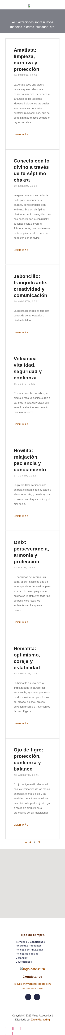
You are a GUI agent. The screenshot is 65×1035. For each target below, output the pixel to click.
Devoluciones (24, 961)
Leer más (21, 134)
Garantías (22, 957)
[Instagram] (37, 997)
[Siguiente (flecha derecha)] (10, 1033)
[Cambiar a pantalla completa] (10, 1028)
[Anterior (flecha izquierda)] (3, 1033)
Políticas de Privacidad (29, 949)
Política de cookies (27, 953)
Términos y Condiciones (30, 941)
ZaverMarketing (40, 1019)
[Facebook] (28, 997)
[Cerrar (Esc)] (23, 1028)
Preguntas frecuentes (29, 945)
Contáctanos (32, 976)
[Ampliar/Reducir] (3, 1028)
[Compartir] (16, 1028)
